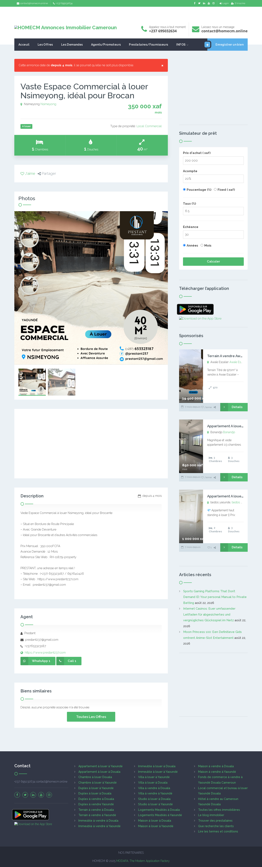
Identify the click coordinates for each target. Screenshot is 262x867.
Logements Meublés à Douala (159, 809)
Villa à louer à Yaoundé (154, 777)
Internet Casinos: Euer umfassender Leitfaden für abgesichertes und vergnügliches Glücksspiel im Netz (209, 614)
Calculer (213, 261)
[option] (91, 288)
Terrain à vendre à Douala (96, 809)
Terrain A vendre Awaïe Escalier (233, 356)
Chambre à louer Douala (95, 777)
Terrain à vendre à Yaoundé (97, 815)
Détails (237, 407)
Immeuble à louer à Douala (156, 766)
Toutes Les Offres (91, 717)
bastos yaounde (242, 502)
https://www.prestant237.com (45, 652)
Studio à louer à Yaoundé (155, 804)
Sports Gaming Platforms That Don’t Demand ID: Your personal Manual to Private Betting (215, 597)
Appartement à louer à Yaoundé (100, 766)
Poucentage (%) (199, 190)
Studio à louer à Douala (154, 799)
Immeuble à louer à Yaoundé (158, 771)
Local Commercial (149, 126)
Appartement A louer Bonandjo (233, 426)
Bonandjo (229, 432)
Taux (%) (189, 203)
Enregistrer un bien (230, 44)
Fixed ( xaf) (226, 190)
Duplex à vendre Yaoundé (96, 804)
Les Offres (45, 44)
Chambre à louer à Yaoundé (97, 782)
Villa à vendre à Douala (154, 788)
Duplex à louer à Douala (94, 793)
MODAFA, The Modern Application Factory (143, 861)
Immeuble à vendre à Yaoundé (99, 826)
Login (225, 3)
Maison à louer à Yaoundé (155, 826)
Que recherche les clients (216, 826)
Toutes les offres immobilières (219, 809)
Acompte (190, 171)
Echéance (190, 227)
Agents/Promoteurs (106, 44)
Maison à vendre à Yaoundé (217, 771)
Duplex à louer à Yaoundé (96, 788)
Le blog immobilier (211, 815)
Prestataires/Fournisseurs (148, 44)
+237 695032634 (64, 3)
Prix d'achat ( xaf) (197, 153)
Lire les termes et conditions (218, 831)
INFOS (180, 44)
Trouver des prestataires (215, 820)
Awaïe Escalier (238, 362)
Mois (207, 245)
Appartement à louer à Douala (99, 771)
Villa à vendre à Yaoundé (155, 793)
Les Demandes (72, 44)
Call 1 (72, 661)
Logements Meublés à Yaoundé (160, 815)
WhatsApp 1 (41, 661)
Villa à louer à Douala (152, 782)
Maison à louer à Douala (154, 820)
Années (192, 245)
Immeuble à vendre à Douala (98, 820)
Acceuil (23, 44)
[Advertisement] (131, 13)
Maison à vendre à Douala (216, 766)
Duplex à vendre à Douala (96, 799)
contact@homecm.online (34, 3)
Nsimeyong (48, 104)
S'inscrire (240, 3)
